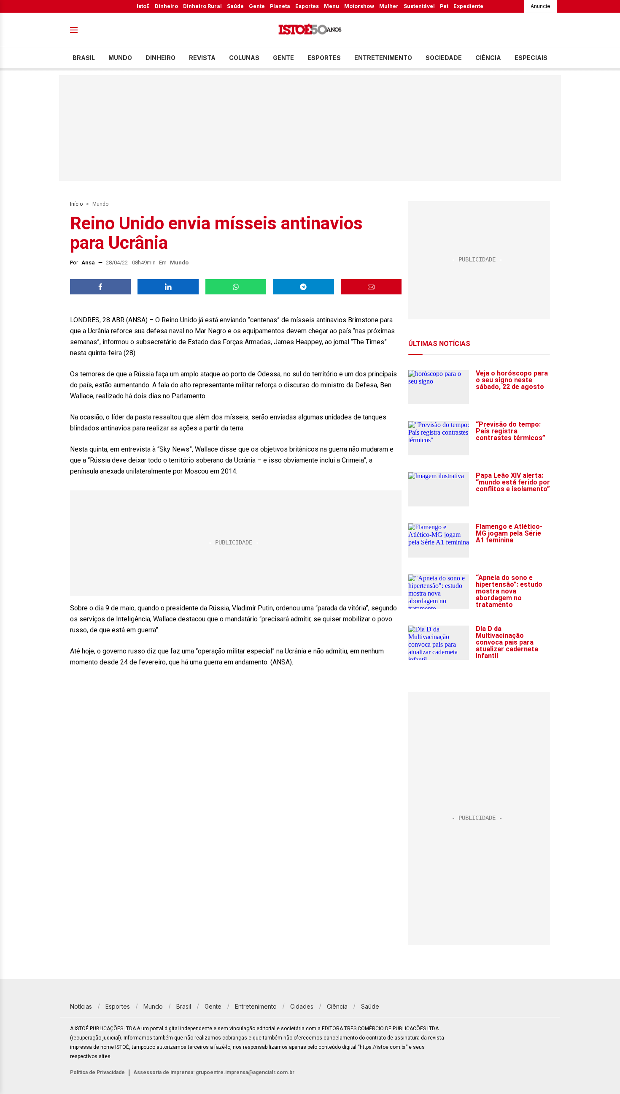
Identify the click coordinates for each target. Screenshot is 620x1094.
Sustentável (419, 6)
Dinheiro (166, 6)
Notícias (81, 1006)
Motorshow (359, 6)
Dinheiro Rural (202, 6)
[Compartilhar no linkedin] (167, 286)
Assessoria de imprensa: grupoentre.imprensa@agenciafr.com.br (213, 1072)
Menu (331, 6)
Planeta (280, 6)
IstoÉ (143, 6)
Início (76, 204)
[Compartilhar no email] (371, 286)
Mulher (389, 6)
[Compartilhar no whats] (235, 286)
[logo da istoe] (310, 30)
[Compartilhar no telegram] (303, 286)
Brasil (84, 57)
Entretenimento (383, 57)
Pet (444, 6)
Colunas (244, 57)
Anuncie (540, 6)
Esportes (307, 6)
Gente (257, 6)
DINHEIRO (160, 57)
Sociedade (444, 57)
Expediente (468, 6)
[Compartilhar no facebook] (100, 286)
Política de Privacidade (97, 1072)
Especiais (531, 57)
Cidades (301, 1006)
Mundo (120, 57)
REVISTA (202, 57)
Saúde (235, 6)
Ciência (488, 57)
